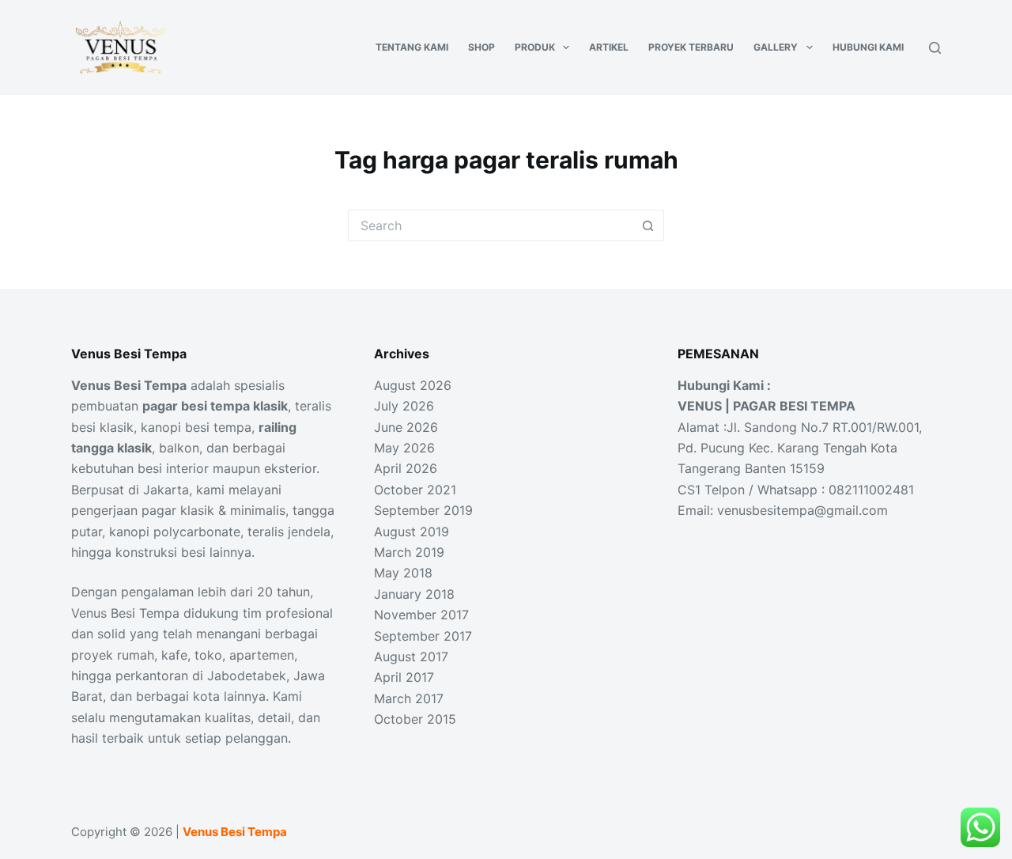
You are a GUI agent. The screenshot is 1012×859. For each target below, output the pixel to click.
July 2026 (404, 406)
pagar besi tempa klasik (215, 406)
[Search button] (648, 225)
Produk (535, 47)
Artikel (609, 47)
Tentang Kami (412, 47)
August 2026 (412, 385)
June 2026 (406, 427)
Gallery (775, 47)
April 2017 (404, 677)
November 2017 (421, 614)
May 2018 (403, 573)
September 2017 (423, 636)
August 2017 (411, 656)
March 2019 (409, 552)
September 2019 (423, 510)
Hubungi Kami (868, 47)
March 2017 (409, 698)
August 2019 (411, 531)
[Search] (935, 48)
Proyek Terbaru (691, 47)
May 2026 (404, 448)
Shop (481, 47)
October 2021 (415, 490)
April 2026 (405, 468)
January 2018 (414, 594)
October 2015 (415, 719)
